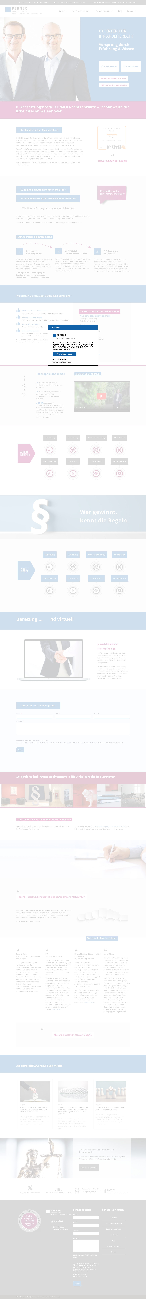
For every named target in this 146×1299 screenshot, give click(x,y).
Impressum (67, 362)
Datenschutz (57, 362)
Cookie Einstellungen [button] (59, 359)
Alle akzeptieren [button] (64, 354)
